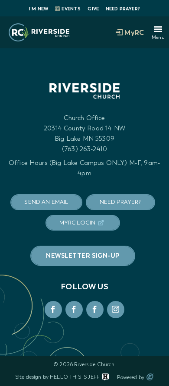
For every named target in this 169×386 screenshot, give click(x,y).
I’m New (38, 9)
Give (93, 9)
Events (71, 9)
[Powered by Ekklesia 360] (150, 376)
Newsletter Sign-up (83, 255)
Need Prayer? (123, 9)
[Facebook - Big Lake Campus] (53, 309)
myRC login (77, 222)
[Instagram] (115, 309)
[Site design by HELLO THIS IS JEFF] (105, 376)
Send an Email (46, 202)
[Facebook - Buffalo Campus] (95, 309)
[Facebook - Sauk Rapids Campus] (74, 309)
